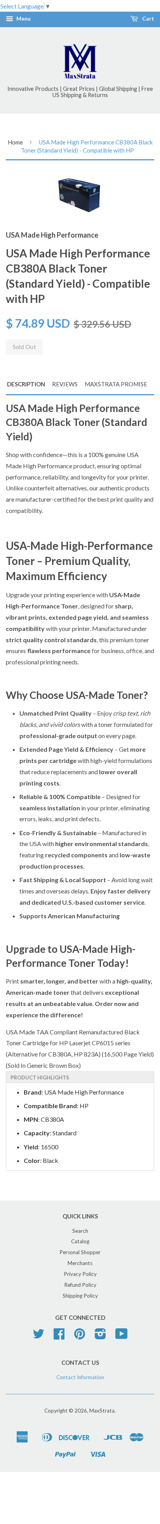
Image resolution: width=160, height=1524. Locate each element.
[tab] (80, 1077)
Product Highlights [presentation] (39, 1077)
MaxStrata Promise (116, 384)
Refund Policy (80, 1285)
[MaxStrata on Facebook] (59, 1336)
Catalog (80, 1241)
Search (80, 1231)
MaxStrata (102, 1411)
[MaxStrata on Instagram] (100, 1336)
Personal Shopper (80, 1252)
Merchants (80, 1263)
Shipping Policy (80, 1296)
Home (15, 142)
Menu (23, 19)
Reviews (65, 384)
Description (26, 384)
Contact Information (80, 1377)
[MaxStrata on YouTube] (121, 1336)
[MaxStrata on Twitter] (38, 1336)
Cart (147, 19)
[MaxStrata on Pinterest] (79, 1336)
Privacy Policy (80, 1274)
